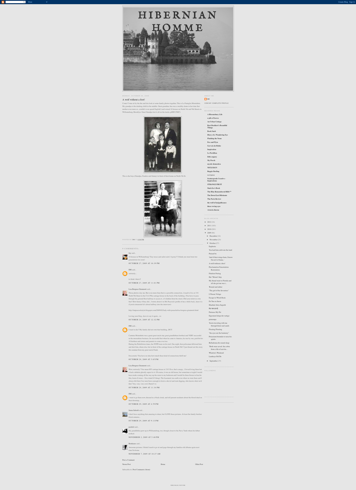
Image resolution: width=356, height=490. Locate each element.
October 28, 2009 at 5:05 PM (144, 359)
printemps (212, 319)
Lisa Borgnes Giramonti (138, 289)
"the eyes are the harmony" (219, 333)
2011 (209, 225)
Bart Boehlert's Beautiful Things (217, 126)
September (214, 361)
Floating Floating (215, 329)
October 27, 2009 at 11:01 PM (144, 283)
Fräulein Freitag (215, 273)
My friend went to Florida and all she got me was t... (220, 282)
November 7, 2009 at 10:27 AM (144, 454)
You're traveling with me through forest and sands (219, 324)
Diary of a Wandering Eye (217, 134)
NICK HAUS (212, 167)
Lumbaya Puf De (215, 356)
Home (163, 464)
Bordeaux (132, 443)
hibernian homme (178, 22)
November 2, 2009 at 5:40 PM (144, 437)
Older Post (199, 464)
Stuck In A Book (213, 188)
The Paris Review (214, 198)
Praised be (213, 253)
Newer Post (126, 464)
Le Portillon (212, 153)
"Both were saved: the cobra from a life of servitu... (219, 347)
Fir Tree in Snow (215, 301)
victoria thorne (213, 209)
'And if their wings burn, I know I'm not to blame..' (221, 258)
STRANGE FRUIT (214, 184)
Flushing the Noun (214, 138)
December (213, 236)
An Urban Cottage (214, 121)
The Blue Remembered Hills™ (219, 191)
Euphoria (212, 246)
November (214, 239)
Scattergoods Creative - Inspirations (216, 179)
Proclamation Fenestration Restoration (219, 268)
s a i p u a (211, 174)
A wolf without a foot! (217, 263)
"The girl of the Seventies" (219, 290)
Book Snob (211, 131)
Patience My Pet (215, 312)
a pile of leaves (213, 118)
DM (130, 269)
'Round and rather (215, 287)
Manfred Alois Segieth (217, 305)
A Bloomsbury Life (214, 114)
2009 (209, 232)
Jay (130, 253)
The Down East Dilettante (217, 195)
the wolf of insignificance (217, 202)
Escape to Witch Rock (217, 297)
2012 (209, 222)
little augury (212, 156)
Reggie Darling (213, 171)
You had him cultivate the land (220, 250)
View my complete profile (216, 103)
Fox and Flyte (212, 142)
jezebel (131, 427)
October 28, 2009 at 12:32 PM (144, 319)
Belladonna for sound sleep (219, 343)
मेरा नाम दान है (213, 308)
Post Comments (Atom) (141, 469)
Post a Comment (128, 460)
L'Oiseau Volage (215, 294)
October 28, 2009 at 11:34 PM (144, 387)
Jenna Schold (134, 410)
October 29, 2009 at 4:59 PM (144, 404)
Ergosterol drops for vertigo (219, 315)
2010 (209, 229)
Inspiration (211, 149)
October (213, 243)
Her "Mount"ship (215, 277)
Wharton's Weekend (216, 353)
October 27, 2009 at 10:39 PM (144, 263)
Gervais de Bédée (214, 145)
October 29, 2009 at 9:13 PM (144, 420)
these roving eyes (213, 206)
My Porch (211, 160)
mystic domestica (214, 164)
